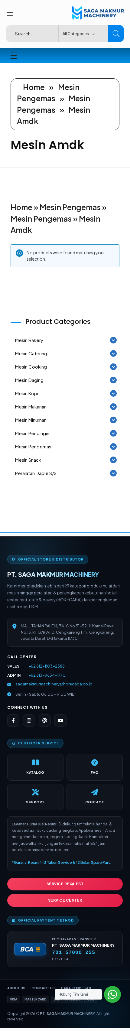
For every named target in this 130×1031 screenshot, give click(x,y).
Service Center (65, 900)
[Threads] (45, 720)
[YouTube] (60, 720)
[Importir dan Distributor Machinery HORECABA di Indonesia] (97, 13)
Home (34, 87)
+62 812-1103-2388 (46, 666)
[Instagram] (29, 720)
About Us (16, 988)
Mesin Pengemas (70, 207)
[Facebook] (13, 720)
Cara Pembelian (76, 988)
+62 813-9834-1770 (47, 675)
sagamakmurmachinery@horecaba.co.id (54, 683)
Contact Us (43, 988)
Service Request (65, 884)
